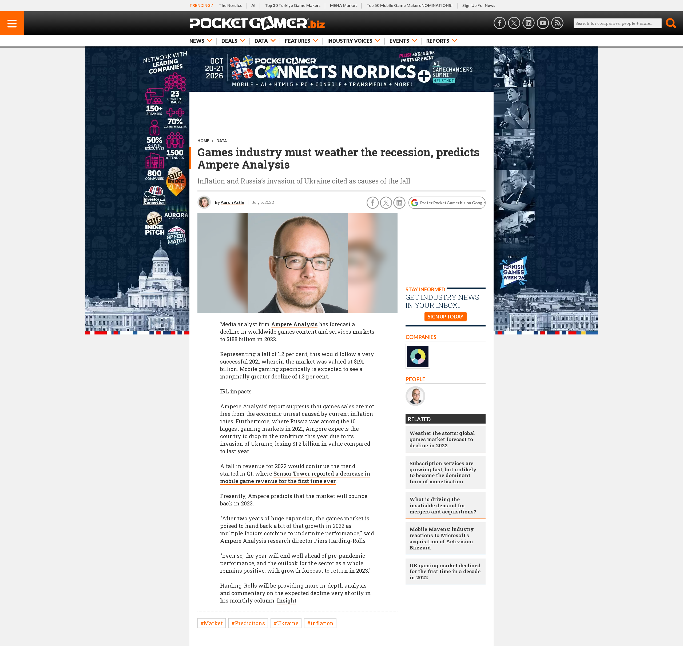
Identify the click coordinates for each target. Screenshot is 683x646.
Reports (437, 41)
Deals (229, 41)
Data (261, 41)
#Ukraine (286, 623)
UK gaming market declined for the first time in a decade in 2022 (445, 571)
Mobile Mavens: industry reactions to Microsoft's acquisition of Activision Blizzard (442, 538)
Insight (286, 600)
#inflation (320, 623)
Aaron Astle (232, 202)
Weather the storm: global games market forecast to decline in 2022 (442, 439)
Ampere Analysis (294, 324)
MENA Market (343, 5)
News (196, 41)
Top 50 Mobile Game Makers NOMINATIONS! (410, 5)
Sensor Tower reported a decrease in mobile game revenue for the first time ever (295, 477)
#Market (211, 623)
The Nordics (230, 5)
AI (253, 5)
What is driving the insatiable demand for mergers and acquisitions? (443, 505)
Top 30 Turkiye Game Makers (292, 5)
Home (203, 140)
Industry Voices (349, 41)
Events (399, 41)
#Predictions (248, 623)
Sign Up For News (478, 5)
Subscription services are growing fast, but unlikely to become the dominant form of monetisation (443, 472)
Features (297, 41)
